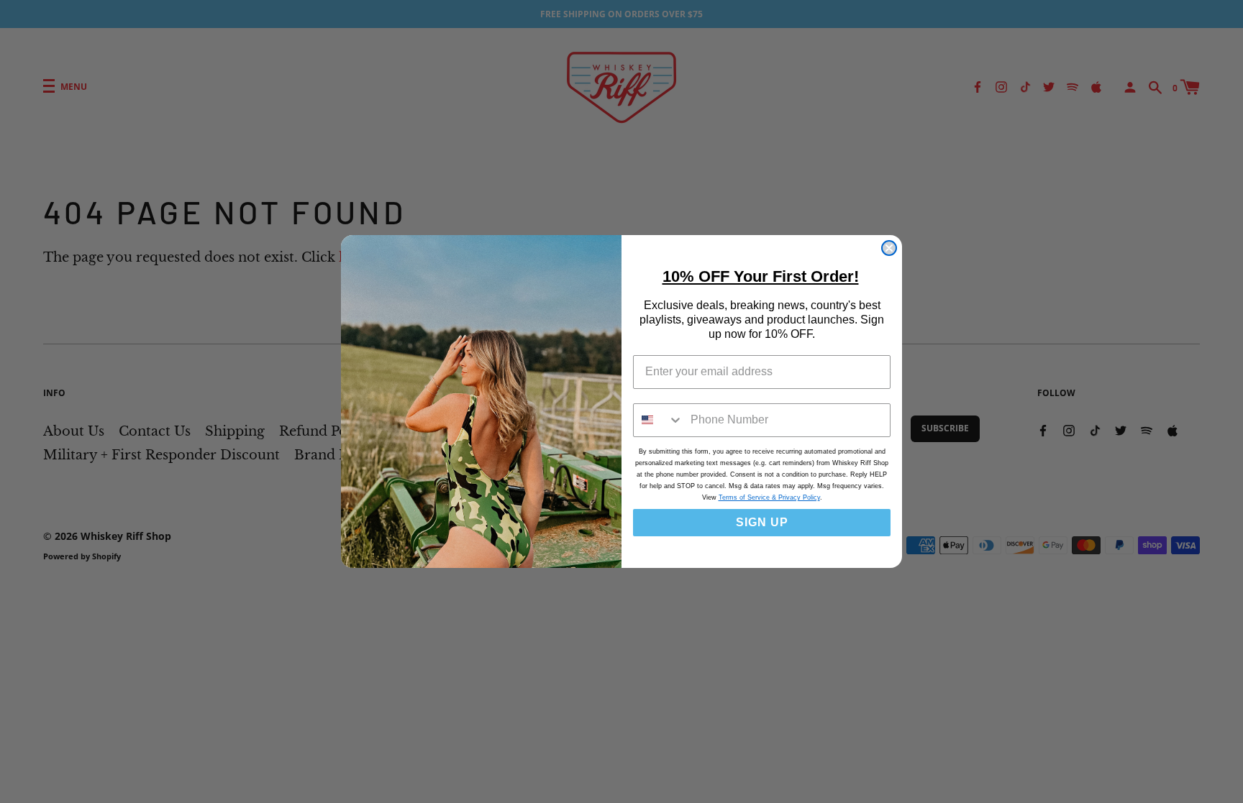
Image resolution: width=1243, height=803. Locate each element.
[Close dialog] (889, 248)
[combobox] (658, 420)
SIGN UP (762, 522)
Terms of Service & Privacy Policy (769, 497)
